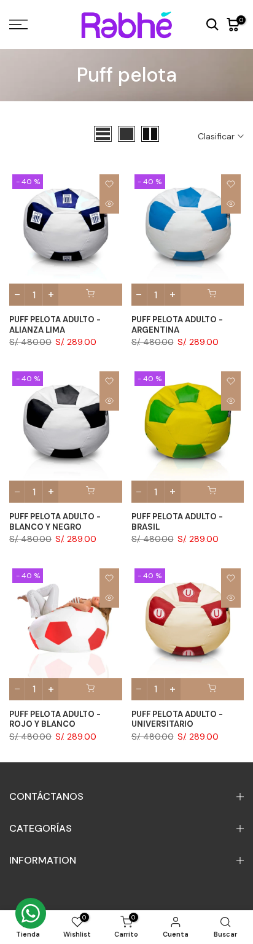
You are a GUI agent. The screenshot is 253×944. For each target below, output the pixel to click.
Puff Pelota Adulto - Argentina (177, 324)
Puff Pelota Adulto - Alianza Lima (55, 324)
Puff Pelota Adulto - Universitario (177, 719)
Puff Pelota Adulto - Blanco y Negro (55, 521)
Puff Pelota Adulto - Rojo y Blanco (55, 719)
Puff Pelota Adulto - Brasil (177, 521)
